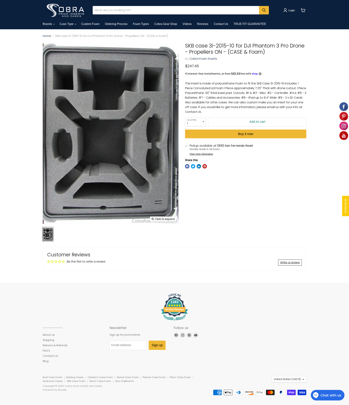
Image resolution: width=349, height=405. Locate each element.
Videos (187, 23)
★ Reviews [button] (346, 206)
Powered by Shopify (55, 390)
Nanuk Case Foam (128, 377)
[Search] (264, 10)
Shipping (48, 340)
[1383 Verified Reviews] (174, 321)
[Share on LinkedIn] (199, 166)
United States (287, 379)
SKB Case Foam (76, 381)
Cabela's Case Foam (100, 377)
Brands (48, 23)
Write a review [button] (290, 262)
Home (47, 36)
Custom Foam (90, 23)
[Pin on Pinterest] (204, 166)
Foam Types (141, 23)
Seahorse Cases (53, 381)
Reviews (202, 23)
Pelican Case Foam (154, 377)
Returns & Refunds (55, 345)
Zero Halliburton (124, 381)
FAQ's (46, 350)
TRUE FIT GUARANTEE (250, 23)
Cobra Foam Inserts (203, 59)
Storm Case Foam (100, 381)
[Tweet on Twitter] (193, 166)
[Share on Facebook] (187, 166)
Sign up (157, 345)
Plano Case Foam (180, 377)
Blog (46, 361)
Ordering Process (116, 23)
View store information (201, 154)
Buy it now (245, 134)
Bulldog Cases (75, 377)
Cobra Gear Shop (165, 23)
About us (49, 335)
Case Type (67, 23)
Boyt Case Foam (52, 377)
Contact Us (221, 23)
